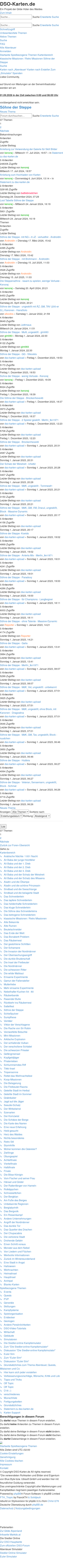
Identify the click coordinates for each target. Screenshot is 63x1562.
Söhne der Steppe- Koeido (14, 533)
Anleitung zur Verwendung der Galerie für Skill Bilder (28, 149)
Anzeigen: (6, 812)
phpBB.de (37, 1504)
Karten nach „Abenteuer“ (13, 69)
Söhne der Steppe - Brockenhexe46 (19, 442)
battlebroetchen (29, 193)
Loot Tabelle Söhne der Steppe (17, 200)
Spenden (17, 73)
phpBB (17, 1493)
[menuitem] (13, 33)
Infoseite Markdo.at (10, 1534)
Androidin (10, 240)
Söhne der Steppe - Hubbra (15, 760)
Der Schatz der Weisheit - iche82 (18, 464)
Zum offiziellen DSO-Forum (15, 1545)
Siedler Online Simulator (13, 1553)
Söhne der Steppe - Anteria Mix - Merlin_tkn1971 (26, 555)
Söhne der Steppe (15, 107)
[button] (4, 131)
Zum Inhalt (5, 12)
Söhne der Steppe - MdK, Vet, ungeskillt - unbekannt (28, 687)
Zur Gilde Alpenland (11, 1531)
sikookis (9, 314)
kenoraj (9, 152)
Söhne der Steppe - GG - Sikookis (18, 354)
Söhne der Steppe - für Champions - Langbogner (26, 599)
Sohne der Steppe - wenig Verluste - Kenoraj (24, 376)
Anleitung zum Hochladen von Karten (20, 174)
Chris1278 (53, 1501)
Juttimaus (26, 324)
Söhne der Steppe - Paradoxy (16, 577)
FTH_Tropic (6, 1497)
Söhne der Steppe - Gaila (14, 643)
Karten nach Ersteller (38, 69)
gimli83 (9, 335)
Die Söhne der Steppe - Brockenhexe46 (21, 398)
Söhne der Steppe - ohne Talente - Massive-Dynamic (28, 621)
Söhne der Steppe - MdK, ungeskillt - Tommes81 (26, 486)
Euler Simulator (8, 1556)
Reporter (9, 625)
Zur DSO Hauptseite (11, 1542)
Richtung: (28, 816)
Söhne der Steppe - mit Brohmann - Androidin (24, 259)
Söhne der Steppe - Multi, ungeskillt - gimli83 (24, 332)
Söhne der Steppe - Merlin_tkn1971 (19, 665)
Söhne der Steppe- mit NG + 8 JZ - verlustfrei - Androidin (30, 237)
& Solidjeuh (34, 1497)
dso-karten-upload (14, 357)
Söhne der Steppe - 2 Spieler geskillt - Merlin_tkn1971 (29, 420)
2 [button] (0, 127)
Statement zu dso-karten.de (15, 182)
